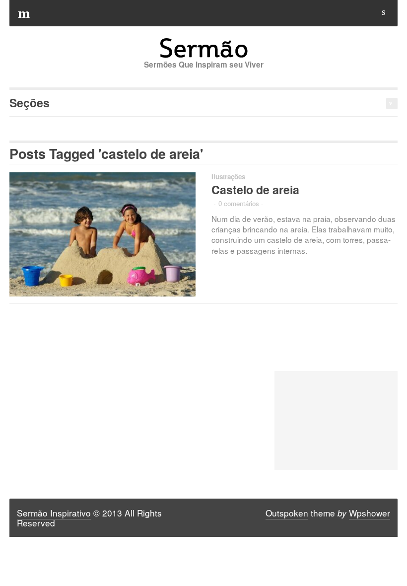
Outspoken (287, 513)
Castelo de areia (255, 189)
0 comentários (238, 203)
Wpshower (369, 513)
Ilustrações (228, 176)
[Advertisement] (335, 420)
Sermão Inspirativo (54, 513)
